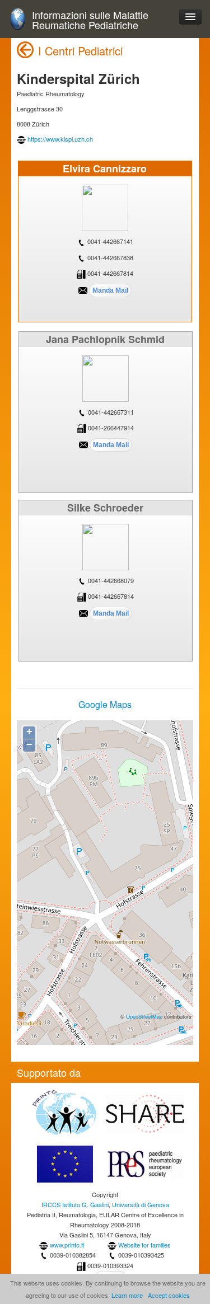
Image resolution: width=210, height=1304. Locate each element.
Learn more (127, 1295)
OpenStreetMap (144, 1016)
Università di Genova (140, 1204)
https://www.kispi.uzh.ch (60, 138)
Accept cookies (169, 1295)
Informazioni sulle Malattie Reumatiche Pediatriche (90, 20)
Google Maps (105, 704)
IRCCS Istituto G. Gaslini (75, 1204)
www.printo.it (67, 1244)
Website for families (144, 1244)
